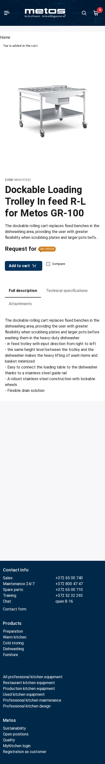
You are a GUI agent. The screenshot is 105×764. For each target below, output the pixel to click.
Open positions (16, 734)
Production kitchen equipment (29, 688)
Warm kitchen (15, 637)
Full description (23, 290)
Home (5, 37)
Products (12, 623)
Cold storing (13, 643)
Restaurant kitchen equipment (29, 682)
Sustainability (14, 728)
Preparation (13, 631)
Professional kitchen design (27, 706)
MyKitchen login (17, 746)
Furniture (10, 654)
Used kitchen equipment (24, 694)
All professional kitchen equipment (33, 677)
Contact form (14, 609)
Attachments (20, 303)
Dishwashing (13, 649)
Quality (9, 740)
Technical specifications (67, 290)
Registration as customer (24, 751)
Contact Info (16, 569)
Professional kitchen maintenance (32, 700)
